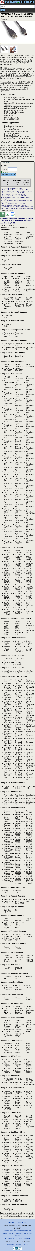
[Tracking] (23, 1)
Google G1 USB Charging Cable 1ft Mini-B (12, 188)
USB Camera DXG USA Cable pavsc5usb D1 (13, 194)
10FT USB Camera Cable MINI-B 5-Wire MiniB (13, 203)
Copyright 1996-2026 (8, 1233)
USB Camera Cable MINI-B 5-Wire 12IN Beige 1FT (14, 190)
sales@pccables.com (22, 1244)
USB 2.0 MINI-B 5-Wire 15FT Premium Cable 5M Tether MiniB (17, 208)
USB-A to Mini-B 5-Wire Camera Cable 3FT (12, 193)
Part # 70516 (5, 163)
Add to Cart (10, 174)
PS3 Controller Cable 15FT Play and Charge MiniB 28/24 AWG (17, 206)
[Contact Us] (28, 1)
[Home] (2, 2)
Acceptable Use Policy (11, 1238)
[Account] (32, 1)
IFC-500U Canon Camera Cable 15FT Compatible (14, 205)
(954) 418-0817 (11, 1244)
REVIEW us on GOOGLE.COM (17, 1223)
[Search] (2, 10)
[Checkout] (18, 1)
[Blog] (7, 1)
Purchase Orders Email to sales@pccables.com (17, 1230)
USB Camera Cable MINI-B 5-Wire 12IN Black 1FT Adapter (16, 191)
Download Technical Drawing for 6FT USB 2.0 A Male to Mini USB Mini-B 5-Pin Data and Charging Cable (16, 220)
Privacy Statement (24, 1238)
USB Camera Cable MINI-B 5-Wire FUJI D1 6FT (13, 196)
